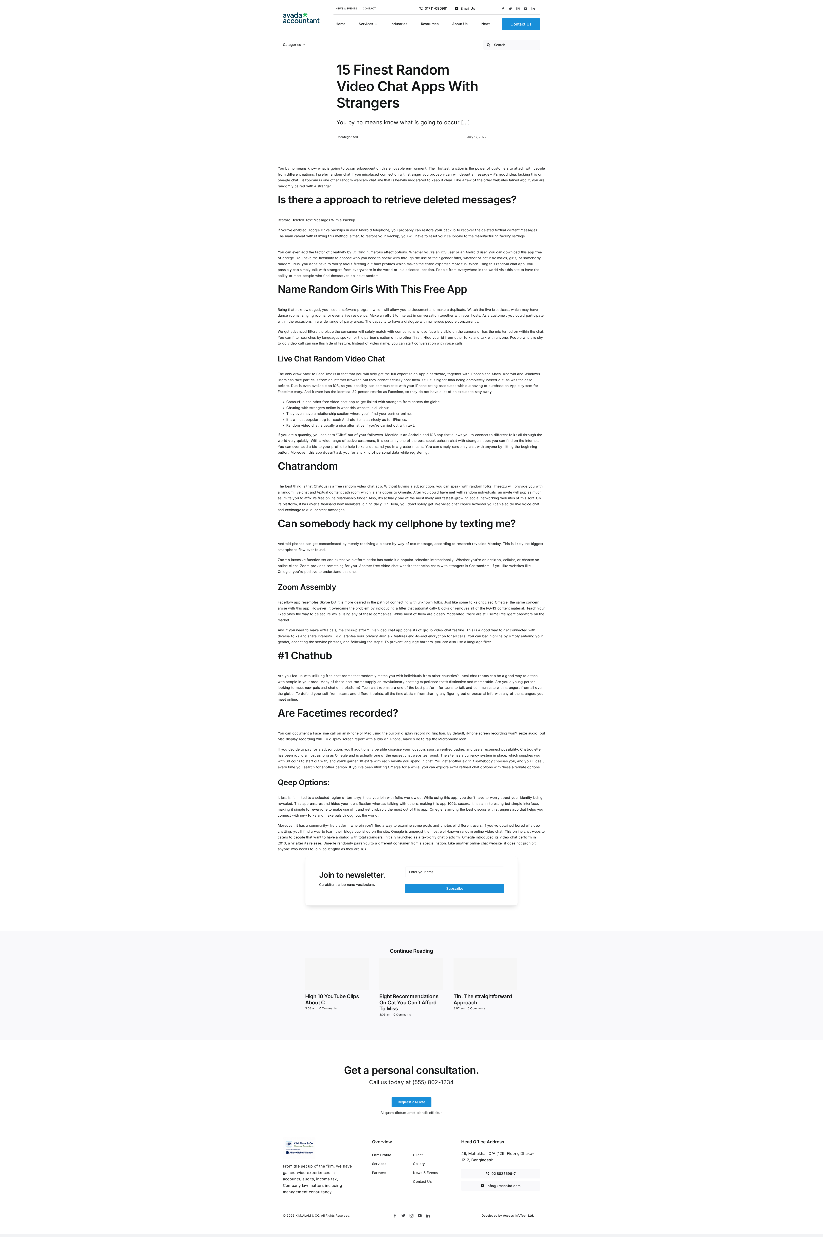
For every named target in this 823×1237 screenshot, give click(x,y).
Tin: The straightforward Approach (483, 999)
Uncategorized (347, 137)
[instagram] (518, 8)
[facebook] (503, 8)
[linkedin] (533, 8)
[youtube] (525, 8)
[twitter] (510, 8)
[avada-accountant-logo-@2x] (301, 14)
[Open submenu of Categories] (304, 45)
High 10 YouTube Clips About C (332, 999)
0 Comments (328, 1008)
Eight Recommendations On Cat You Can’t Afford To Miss (408, 1002)
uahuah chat (447, 440)
